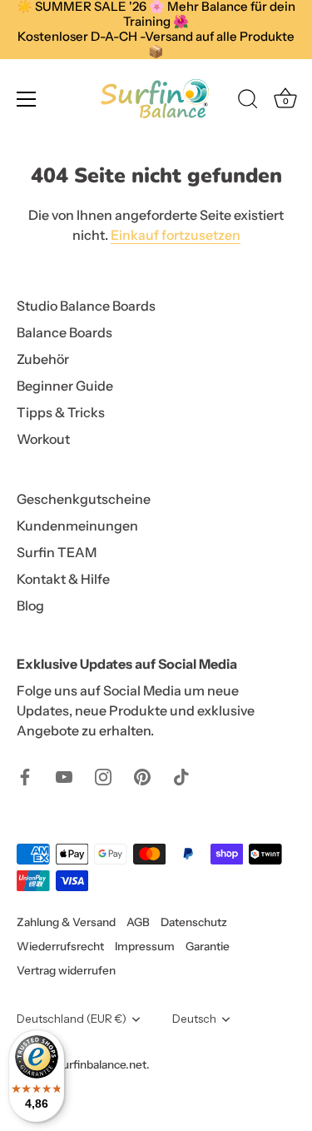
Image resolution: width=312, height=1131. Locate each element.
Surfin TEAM (57, 552)
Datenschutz (194, 922)
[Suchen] (248, 101)
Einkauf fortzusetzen (175, 235)
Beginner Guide (65, 385)
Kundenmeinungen (77, 525)
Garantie (208, 946)
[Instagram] (103, 775)
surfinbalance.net (101, 1064)
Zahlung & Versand (66, 922)
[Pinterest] (142, 775)
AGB (138, 922)
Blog (30, 605)
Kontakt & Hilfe (63, 578)
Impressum (145, 946)
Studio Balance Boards (86, 305)
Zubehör (43, 359)
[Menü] (26, 99)
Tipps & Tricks (61, 412)
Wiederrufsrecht (60, 946)
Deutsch (194, 1018)
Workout (43, 439)
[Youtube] (64, 775)
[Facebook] (25, 775)
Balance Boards (64, 332)
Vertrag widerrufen (66, 970)
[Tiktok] (181, 775)
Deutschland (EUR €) (71, 1018)
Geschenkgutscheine (84, 499)
